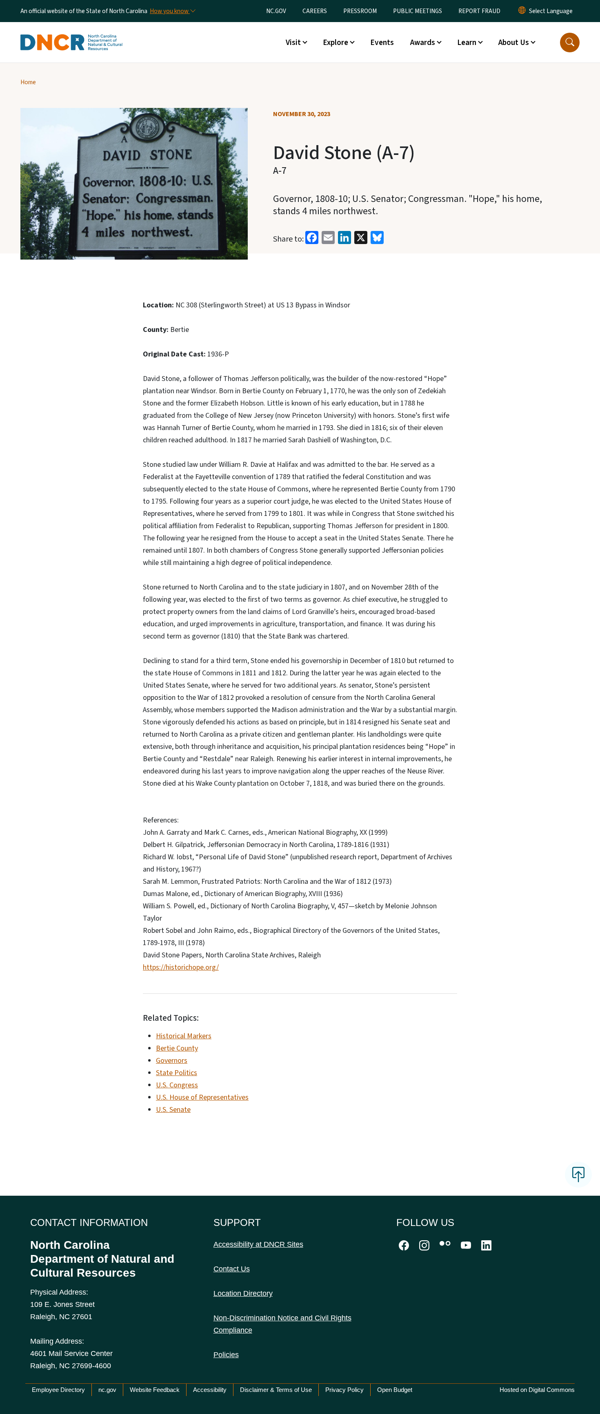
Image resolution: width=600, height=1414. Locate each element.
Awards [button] (422, 42)
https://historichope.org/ (181, 967)
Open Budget (394, 1389)
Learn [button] (466, 42)
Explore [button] (335, 42)
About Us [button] (513, 42)
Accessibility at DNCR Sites (258, 1244)
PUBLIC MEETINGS (417, 11)
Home (28, 82)
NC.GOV (276, 11)
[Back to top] (578, 1174)
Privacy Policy (344, 1389)
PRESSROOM (360, 11)
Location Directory (243, 1293)
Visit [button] (293, 42)
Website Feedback (155, 1389)
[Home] (71, 33)
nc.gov (107, 1389)
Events (382, 42)
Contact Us (231, 1269)
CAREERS (314, 11)
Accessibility (210, 1389)
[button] (570, 42)
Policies (226, 1355)
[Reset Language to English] (522, 11)
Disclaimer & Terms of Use (276, 1389)
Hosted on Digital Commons (537, 1389)
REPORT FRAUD (479, 11)
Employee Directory (58, 1389)
